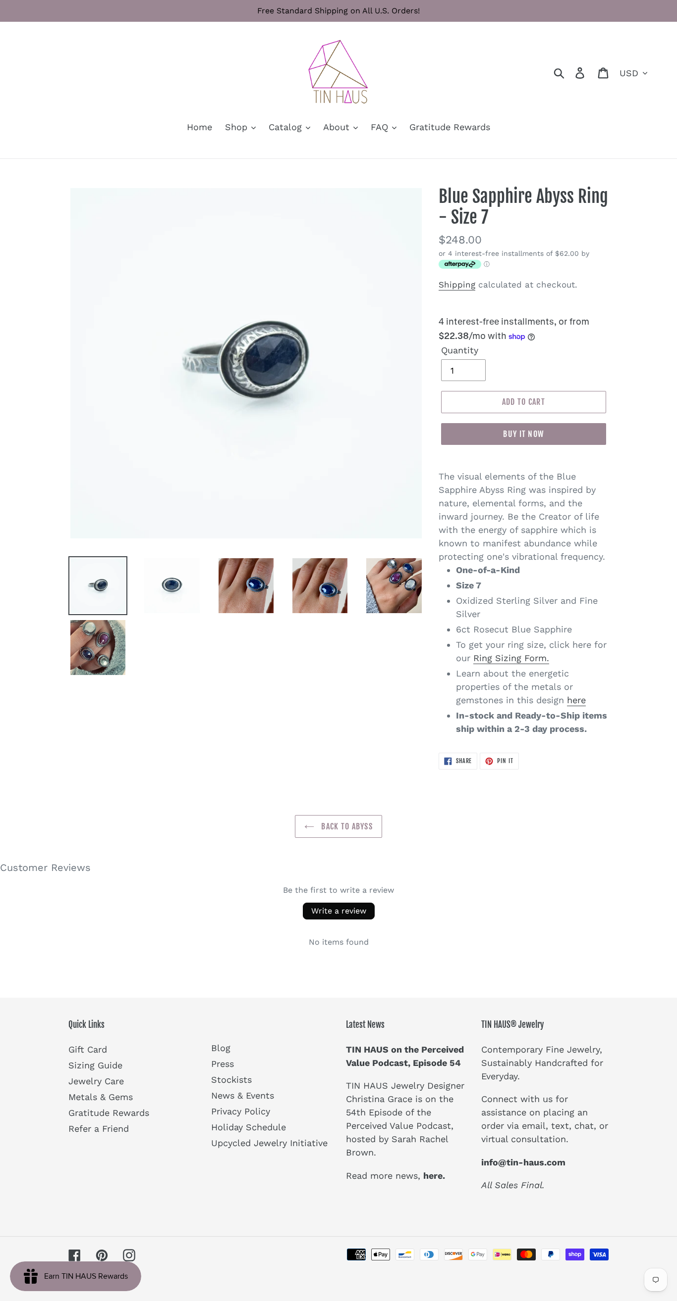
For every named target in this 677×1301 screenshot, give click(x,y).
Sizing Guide (95, 1065)
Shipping (457, 284)
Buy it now (523, 434)
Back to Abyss (346, 826)
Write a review (338, 911)
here (576, 700)
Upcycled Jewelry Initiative (269, 1143)
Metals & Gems (100, 1097)
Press (222, 1064)
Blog (220, 1048)
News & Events (242, 1095)
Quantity (459, 350)
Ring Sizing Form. (511, 658)
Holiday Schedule (248, 1127)
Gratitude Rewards (108, 1113)
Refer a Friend (98, 1128)
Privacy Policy (240, 1111)
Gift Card (87, 1049)
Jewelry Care (96, 1081)
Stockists (231, 1079)
